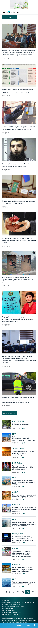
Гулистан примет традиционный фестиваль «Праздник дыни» (24, 496)
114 (18, 592)
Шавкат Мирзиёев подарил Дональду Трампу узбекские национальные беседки (22, 569)
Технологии (18, 448)
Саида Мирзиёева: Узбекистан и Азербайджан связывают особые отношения (24, 509)
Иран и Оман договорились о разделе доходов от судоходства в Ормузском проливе (24, 524)
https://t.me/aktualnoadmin (10, 614)
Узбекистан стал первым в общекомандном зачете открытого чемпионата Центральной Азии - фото (22, 553)
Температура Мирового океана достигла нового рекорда (23, 583)
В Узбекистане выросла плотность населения (20, 425)
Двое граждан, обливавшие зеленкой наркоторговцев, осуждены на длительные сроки (17, 280)
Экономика (17, 534)
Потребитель (18, 421)
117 (33, 592)
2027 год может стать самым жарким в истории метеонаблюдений (23, 453)
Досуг (15, 492)
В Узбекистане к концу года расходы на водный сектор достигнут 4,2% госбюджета (22, 538)
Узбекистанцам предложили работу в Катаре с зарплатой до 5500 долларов (23, 482)
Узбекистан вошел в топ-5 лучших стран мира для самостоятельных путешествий (23, 438)
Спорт (15, 548)
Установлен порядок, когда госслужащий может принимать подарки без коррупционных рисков (19, 240)
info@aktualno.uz (11, 610)
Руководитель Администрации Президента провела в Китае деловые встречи (23, 467)
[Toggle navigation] (4, 12)
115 (23, 592)
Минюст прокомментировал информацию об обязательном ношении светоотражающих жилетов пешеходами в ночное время (18, 400)
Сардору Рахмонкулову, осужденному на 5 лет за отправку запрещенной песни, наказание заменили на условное (19, 319)
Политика (17, 463)
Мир (14, 434)
